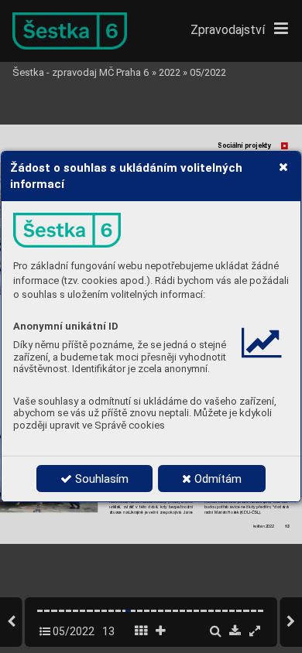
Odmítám (216, 479)
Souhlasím (100, 479)
